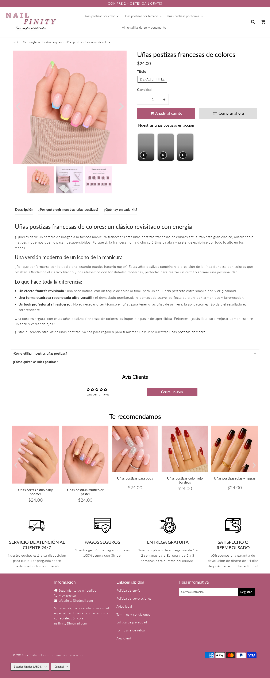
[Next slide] (190, 147)
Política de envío (128, 590)
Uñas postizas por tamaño (141, 16)
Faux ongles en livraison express (42, 42)
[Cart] (263, 21)
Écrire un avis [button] (172, 392)
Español (59, 666)
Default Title (152, 79)
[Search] (253, 21)
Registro (246, 592)
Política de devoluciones (133, 598)
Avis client (123, 638)
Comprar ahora (232, 113)
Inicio (16, 42)
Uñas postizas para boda (135, 478)
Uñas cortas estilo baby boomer (35, 492)
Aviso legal (124, 606)
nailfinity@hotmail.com (70, 623)
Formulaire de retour (131, 630)
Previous (18, 106)
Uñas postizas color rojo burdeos (185, 480)
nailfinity (30, 655)
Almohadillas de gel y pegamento (144, 27)
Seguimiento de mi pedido (77, 590)
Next (121, 106)
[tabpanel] (40, 179)
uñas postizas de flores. (187, 332)
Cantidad (144, 89)
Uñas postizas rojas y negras (234, 478)
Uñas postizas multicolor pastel (85, 492)
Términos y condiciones (133, 614)
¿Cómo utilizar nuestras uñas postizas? (40, 353)
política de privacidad (131, 622)
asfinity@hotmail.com (77, 600)
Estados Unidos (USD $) (28, 666)
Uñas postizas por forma (183, 16)
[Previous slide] (141, 147)
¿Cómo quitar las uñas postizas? (35, 362)
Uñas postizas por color (99, 16)
